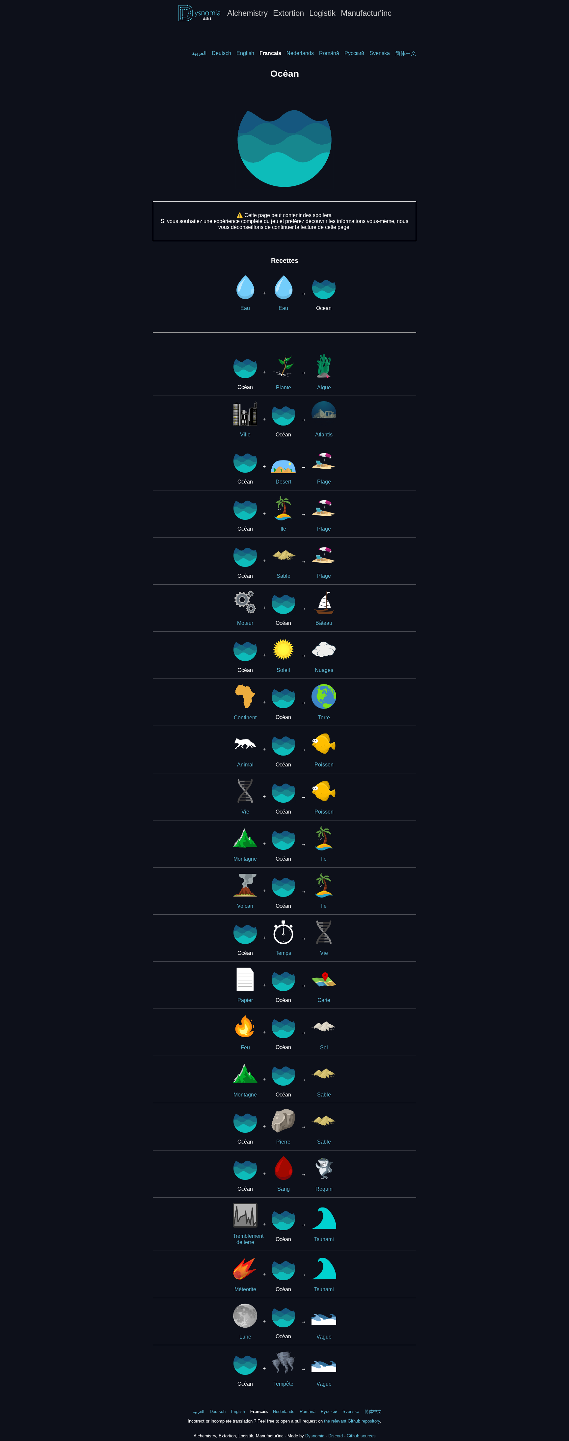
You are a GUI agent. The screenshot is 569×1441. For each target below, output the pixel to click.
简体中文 (405, 53)
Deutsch (221, 53)
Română (329, 53)
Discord (335, 1435)
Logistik (322, 13)
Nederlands (300, 53)
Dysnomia (314, 1435)
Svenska (379, 53)
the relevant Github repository (352, 1421)
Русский (354, 53)
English (245, 53)
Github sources (361, 1435)
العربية (199, 53)
